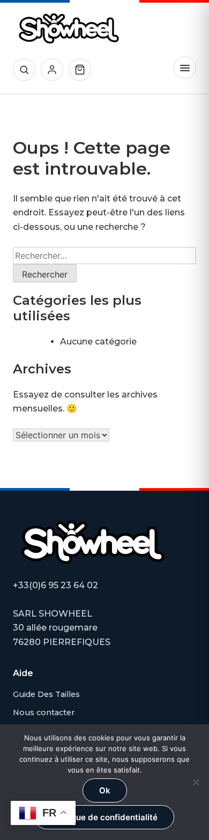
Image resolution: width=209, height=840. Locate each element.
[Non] (195, 782)
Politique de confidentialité (104, 817)
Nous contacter (43, 712)
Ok (104, 790)
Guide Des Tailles (46, 694)
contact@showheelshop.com (77, 600)
